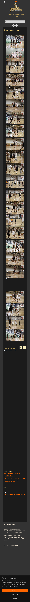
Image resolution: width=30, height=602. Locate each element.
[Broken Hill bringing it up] (15, 220)
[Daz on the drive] (15, 195)
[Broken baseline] (15, 258)
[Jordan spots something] (15, 322)
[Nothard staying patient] (15, 169)
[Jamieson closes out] (15, 271)
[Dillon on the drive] (15, 67)
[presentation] (20, 347)
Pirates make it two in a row (11, 476)
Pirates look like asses (9, 481)
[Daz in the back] (15, 80)
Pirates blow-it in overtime (11, 480)
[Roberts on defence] (15, 207)
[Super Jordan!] (15, 246)
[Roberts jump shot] (15, 41)
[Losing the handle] (15, 297)
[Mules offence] (15, 493)
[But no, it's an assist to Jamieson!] (15, 131)
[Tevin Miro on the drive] (15, 93)
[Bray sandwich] (15, 233)
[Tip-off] (15, 182)
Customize (15, 594)
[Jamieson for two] (15, 118)
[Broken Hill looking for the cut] (15, 105)
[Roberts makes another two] (15, 335)
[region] (15, 588)
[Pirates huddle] (15, 54)
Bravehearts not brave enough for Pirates (15, 478)
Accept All (15, 590)
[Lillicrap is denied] (15, 156)
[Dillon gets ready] (15, 284)
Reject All (15, 598)
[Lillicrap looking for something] (15, 309)
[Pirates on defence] (15, 144)
